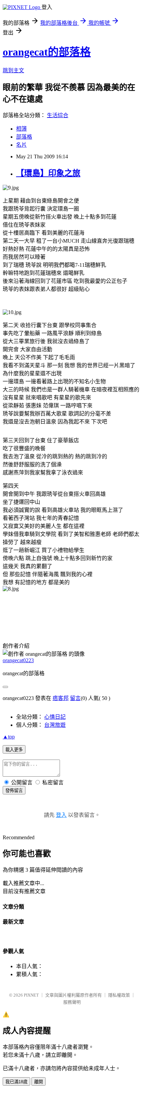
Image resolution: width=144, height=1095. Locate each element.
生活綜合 (57, 115)
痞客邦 (61, 698)
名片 (21, 145)
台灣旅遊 (55, 725)
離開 (38, 1081)
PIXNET (31, 995)
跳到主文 (13, 70)
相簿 (21, 129)
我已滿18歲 (16, 1081)
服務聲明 (72, 1002)
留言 (75, 698)
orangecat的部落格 (47, 52)
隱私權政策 (119, 995)
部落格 (24, 137)
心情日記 (55, 717)
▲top (9, 736)
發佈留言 (14, 790)
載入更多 (14, 749)
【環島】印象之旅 (48, 173)
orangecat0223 (18, 660)
